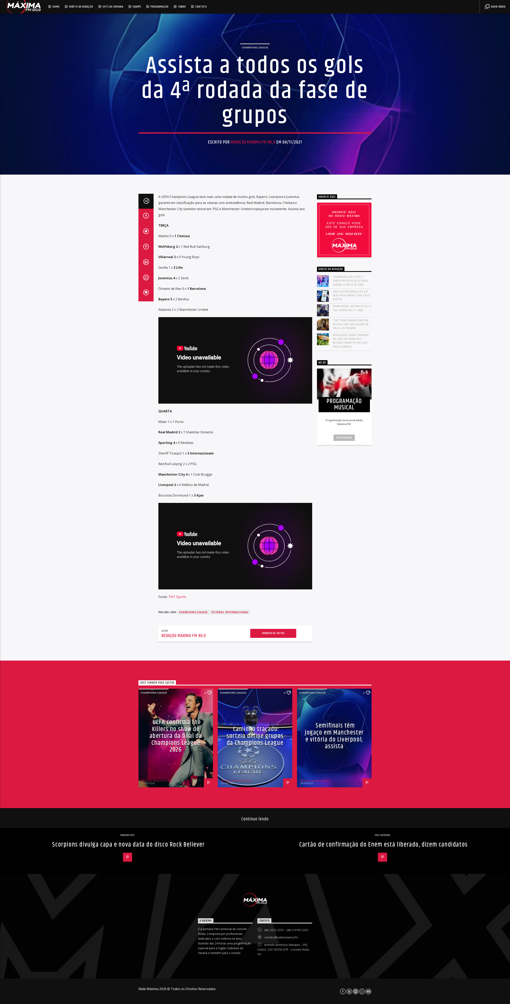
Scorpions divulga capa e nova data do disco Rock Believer (128, 845)
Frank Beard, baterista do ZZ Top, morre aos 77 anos (352, 308)
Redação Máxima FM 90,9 (253, 142)
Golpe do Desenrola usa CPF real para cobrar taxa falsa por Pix (352, 295)
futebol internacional (230, 612)
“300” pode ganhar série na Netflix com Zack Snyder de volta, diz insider (351, 324)
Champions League (255, 47)
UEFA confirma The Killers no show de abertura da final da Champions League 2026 (176, 736)
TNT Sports (177, 597)
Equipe (137, 6)
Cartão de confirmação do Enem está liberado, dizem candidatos (383, 845)
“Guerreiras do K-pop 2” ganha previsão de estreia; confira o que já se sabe (351, 281)
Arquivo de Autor (273, 633)
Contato (201, 6)
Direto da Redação (81, 6)
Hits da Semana (113, 6)
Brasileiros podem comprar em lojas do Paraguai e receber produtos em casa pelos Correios (351, 341)
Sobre (182, 6)
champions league (193, 612)
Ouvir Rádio (498, 6)
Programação (160, 6)
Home (56, 6)
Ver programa (344, 438)
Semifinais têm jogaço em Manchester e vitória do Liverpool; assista (334, 736)
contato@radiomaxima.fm (281, 937)
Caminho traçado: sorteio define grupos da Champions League (255, 736)
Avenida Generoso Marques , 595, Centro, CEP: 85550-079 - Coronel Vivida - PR (284, 949)
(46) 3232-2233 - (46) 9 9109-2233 (286, 930)
